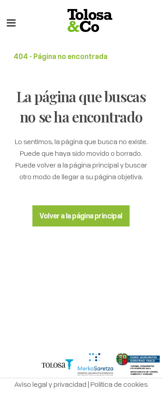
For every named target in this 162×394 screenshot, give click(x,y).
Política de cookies (119, 384)
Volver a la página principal (81, 215)
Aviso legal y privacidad (50, 384)
